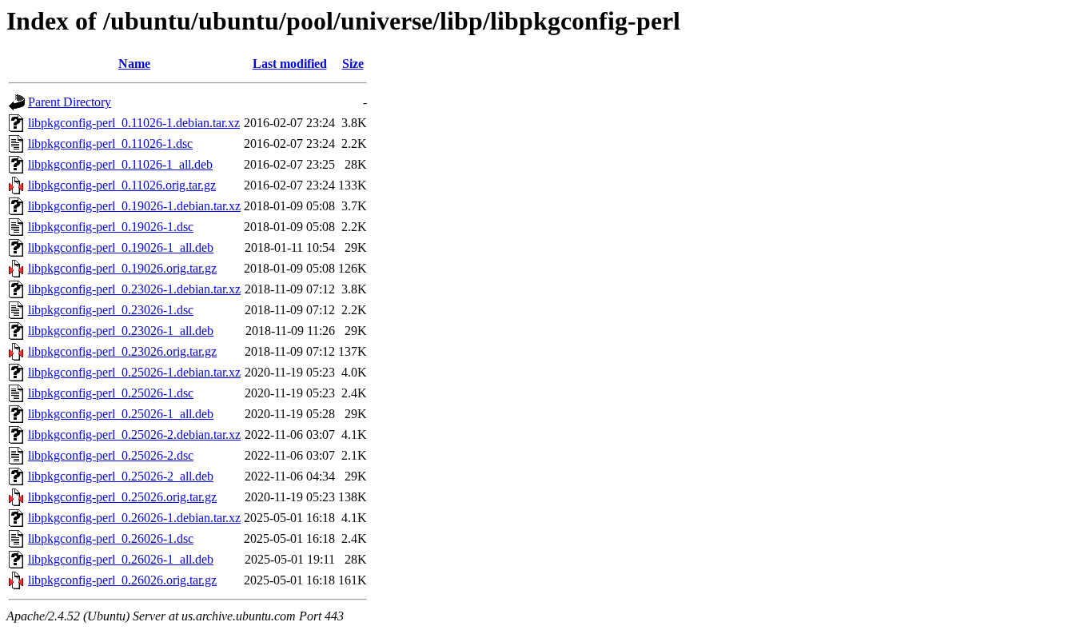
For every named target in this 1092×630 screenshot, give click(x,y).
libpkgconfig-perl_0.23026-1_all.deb (120, 330)
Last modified (290, 63)
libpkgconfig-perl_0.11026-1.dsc (110, 143)
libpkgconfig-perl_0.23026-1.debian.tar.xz (134, 289)
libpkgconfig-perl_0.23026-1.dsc (110, 310)
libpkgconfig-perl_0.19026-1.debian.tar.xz (134, 206)
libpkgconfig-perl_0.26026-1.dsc (110, 538)
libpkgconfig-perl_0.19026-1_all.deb (120, 247)
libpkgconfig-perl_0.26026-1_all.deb (120, 559)
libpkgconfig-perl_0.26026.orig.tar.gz (122, 580)
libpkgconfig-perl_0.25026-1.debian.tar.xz (134, 372)
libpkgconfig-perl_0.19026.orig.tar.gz (122, 268)
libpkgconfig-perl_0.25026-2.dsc (110, 455)
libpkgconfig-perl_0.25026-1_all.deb (120, 414)
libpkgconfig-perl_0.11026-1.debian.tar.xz (134, 123)
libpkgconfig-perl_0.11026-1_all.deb (120, 164)
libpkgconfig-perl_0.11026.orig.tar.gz (122, 185)
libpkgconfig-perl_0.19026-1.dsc (110, 226)
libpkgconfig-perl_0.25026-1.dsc (110, 393)
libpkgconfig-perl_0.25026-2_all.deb (120, 476)
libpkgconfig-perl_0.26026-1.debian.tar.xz (134, 517)
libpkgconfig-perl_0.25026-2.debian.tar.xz (134, 434)
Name (134, 63)
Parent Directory (69, 102)
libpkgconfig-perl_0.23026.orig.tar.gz (122, 351)
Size (353, 63)
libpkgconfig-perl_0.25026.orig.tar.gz (122, 497)
